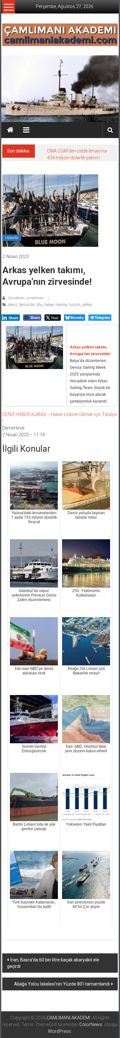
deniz (12, 304)
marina (61, 304)
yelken (87, 304)
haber (48, 304)
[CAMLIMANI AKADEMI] (10, 130)
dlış (39, 304)
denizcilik (27, 304)
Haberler (12, 238)
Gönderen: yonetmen (25, 298)
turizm (74, 304)
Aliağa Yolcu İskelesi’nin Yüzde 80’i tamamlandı (62, 984)
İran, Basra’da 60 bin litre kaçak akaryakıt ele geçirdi (53, 963)
